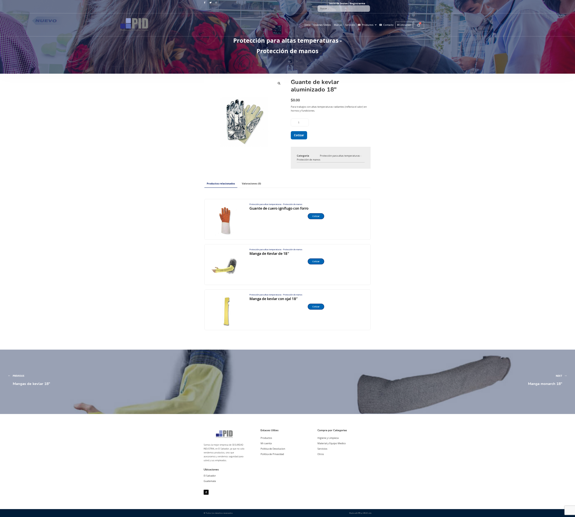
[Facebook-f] (206, 492)
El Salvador (210, 475)
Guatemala (210, 481)
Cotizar (299, 135)
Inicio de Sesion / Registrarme (347, 3)
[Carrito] (418, 24)
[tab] (220, 183)
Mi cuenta (266, 443)
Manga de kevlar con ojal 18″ (273, 298)
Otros (320, 454)
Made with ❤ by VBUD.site (360, 513)
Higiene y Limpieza (328, 438)
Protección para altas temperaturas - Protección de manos (275, 204)
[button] (279, 83)
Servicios (322, 448)
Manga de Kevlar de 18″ (269, 253)
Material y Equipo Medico (331, 443)
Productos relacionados (221, 183)
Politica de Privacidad (272, 454)
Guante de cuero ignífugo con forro (278, 208)
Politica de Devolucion (273, 448)
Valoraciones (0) (251, 183)
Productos (266, 438)
